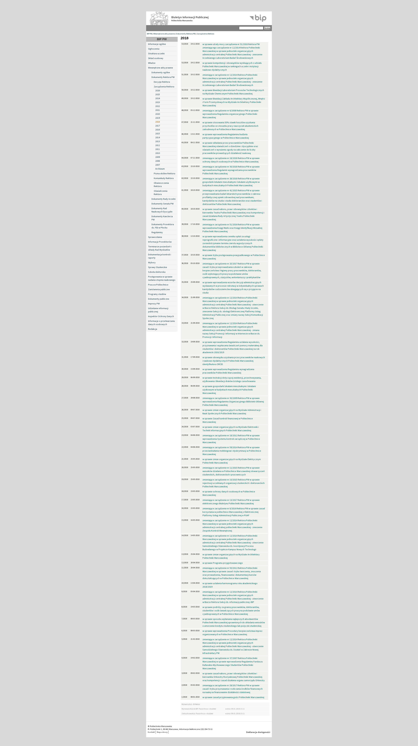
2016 (157, 129)
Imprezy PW (154, 303)
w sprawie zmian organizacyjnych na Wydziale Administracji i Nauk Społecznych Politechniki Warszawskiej (231, 412)
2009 (157, 157)
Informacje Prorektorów (160, 242)
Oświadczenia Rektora (160, 192)
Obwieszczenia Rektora (161, 184)
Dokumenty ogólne (161, 72)
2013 (157, 141)
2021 (157, 110)
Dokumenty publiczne (158, 299)
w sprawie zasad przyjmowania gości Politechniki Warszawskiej (233, 697)
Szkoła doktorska (156, 272)
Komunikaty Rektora (164, 178)
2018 (157, 122)
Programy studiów (157, 294)
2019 (157, 118)
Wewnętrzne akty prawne (164, 33)
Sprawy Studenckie (157, 267)
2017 (157, 125)
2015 (157, 133)
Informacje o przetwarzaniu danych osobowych (161, 323)
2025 (157, 94)
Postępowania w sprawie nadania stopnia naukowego (161, 278)
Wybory (152, 262)
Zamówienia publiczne (159, 289)
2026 (157, 90)
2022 (157, 106)
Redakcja (152, 329)
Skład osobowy (155, 58)
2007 (157, 165)
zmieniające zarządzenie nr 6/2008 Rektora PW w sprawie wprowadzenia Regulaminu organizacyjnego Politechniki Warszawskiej (230, 114)
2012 (157, 145)
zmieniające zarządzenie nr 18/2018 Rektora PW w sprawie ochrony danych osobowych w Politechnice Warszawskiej (231, 160)
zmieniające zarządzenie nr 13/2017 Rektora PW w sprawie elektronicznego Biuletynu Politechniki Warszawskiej (231, 502)
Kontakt (151, 732)
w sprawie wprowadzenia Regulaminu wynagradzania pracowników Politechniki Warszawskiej (228, 371)
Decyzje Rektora (162, 82)
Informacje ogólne (157, 44)
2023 (157, 102)
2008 (157, 161)
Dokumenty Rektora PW (185, 33)
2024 (157, 98)
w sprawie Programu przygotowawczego (222, 563)
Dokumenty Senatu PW (163, 203)
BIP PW (149, 33)
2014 (157, 137)
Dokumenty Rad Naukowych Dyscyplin (162, 210)
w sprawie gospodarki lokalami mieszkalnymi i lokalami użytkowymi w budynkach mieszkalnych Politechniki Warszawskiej (229, 390)
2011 (157, 149)
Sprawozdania (155, 237)
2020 (157, 114)
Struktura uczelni (156, 53)
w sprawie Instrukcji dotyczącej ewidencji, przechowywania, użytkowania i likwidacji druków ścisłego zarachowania (231, 379)
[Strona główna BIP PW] (209, 18)
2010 (157, 153)
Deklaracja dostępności (258, 732)
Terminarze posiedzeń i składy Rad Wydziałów (159, 248)
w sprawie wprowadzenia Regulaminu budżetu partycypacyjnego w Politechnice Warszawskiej (225, 136)
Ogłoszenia (153, 49)
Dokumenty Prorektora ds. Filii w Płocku (163, 226)
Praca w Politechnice (158, 284)
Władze (151, 63)
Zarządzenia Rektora (205, 33)
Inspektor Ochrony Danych (161, 316)
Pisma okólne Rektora (164, 173)
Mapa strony (162, 732)
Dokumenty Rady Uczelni (164, 199)
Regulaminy (157, 232)
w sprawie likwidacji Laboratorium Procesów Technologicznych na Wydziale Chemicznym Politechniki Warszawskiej (233, 92)
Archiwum (160, 169)
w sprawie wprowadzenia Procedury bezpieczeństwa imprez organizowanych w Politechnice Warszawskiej (232, 632)
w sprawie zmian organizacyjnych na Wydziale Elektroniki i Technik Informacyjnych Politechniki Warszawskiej (230, 428)
